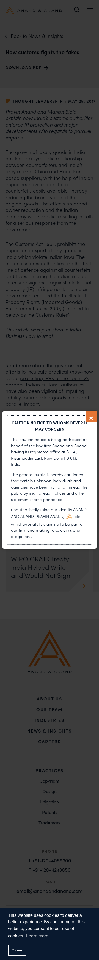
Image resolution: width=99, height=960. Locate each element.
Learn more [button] (37, 936)
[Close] (91, 416)
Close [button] (17, 950)
